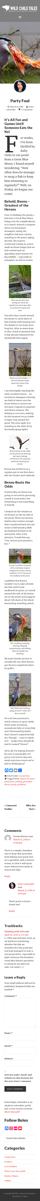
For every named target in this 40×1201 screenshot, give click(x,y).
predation (21, 784)
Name (8, 1033)
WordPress (17, 1196)
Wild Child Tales (20, 8)
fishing (18, 781)
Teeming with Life (14, 931)
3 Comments (27, 110)
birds (12, 781)
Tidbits (7, 1181)
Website (8, 1058)
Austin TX (24, 779)
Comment (10, 996)
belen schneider (26, 884)
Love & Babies (10, 1166)
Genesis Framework (27, 1193)
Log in (25, 1196)
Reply (7, 876)
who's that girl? (12, 1112)
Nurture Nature (11, 1176)
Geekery (8, 1162)
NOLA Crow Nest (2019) (14, 1171)
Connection (24, 776)
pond (13, 784)
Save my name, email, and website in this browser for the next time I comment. (18, 1078)
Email (8, 1046)
